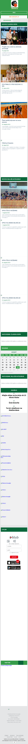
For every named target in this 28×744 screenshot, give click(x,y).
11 (6, 362)
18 (6, 365)
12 (10, 362)
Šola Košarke (19, 735)
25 (6, 367)
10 (2, 362)
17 (2, 365)
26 (10, 367)
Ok (14, 742)
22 (21, 365)
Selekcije (12, 735)
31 (18, 357)
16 (25, 362)
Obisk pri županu (7, 143)
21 (18, 365)
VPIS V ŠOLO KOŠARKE (9, 210)
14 (18, 362)
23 (25, 365)
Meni (14, 12)
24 (2, 367)
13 (14, 362)
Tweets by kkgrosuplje (6, 665)
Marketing (10, 737)
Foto (20, 737)
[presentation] (9, 663)
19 (10, 365)
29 (10, 357)
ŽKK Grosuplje (14, 16)
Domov (6, 735)
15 (21, 362)
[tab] (9, 663)
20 (14, 365)
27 (2, 357)
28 (6, 357)
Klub (15, 737)
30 (14, 357)
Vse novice (7, 20)
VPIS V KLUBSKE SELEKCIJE (11, 223)
